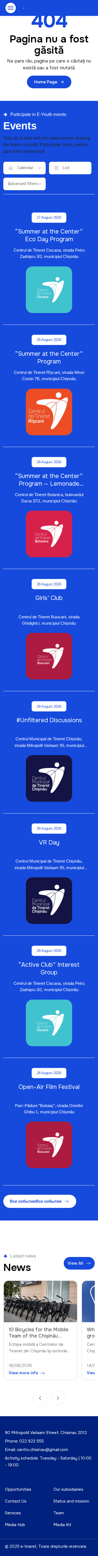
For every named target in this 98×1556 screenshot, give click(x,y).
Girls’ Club (49, 598)
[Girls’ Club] (49, 656)
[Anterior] (40, 1398)
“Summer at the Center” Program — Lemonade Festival (49, 483)
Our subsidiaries (68, 1489)
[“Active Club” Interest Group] (49, 1023)
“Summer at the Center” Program (49, 357)
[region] (49, 1332)
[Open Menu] (10, 8)
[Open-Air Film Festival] (49, 1145)
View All (75, 1263)
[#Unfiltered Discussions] (49, 778)
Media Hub (15, 1524)
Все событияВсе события (36, 1201)
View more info (23, 1372)
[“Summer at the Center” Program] (49, 412)
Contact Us (15, 1501)
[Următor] (58, 1398)
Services (13, 1513)
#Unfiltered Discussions (49, 720)
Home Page (45, 82)
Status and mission (71, 1501)
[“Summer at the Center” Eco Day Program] (49, 289)
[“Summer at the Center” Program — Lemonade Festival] (49, 534)
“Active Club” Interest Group (49, 968)
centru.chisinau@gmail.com (42, 1449)
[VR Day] (49, 900)
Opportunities (18, 1489)
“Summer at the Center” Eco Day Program (49, 235)
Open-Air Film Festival (49, 1087)
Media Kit (62, 1524)
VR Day (49, 842)
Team (58, 1513)
